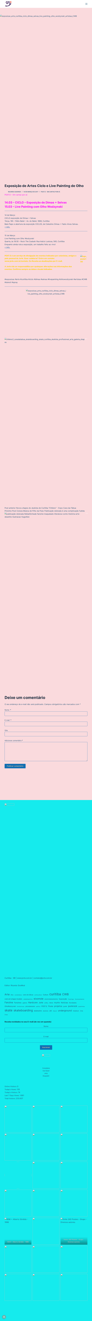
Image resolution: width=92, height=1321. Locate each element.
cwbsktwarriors (28, 999)
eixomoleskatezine (51, 999)
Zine (81, 1011)
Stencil (55, 1011)
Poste (50, 1006)
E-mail (8, 720)
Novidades (73, 1003)
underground (65, 1010)
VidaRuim (76, 1011)
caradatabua (18, 995)
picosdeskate (30, 1006)
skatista (45, 1011)
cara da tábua (28, 995)
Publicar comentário (15, 766)
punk (65, 1006)
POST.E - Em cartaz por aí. (50, 192)
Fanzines (17, 1003)
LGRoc (46, 1003)
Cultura (45, 995)
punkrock (72, 1006)
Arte (7, 994)
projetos (58, 1006)
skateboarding (23, 1010)
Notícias (64, 1002)
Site (6, 730)
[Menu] (86, 4)
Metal (51, 1003)
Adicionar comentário (14, 740)
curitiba (55, 994)
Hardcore (33, 1002)
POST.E (44, 1006)
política (38, 1006)
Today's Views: (11, 1089)
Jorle (41, 1002)
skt (50, 1011)
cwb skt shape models (13, 999)
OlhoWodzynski (10, 1006)
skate (8, 1010)
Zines (6, 1014)
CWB (65, 994)
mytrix (57, 1002)
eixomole (38, 998)
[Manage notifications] (4, 1317)
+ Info (7, 227)
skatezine (38, 1011)
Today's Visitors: (11, 1092)
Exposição (63, 999)
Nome (8, 710)
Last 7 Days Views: (12, 1095)
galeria (25, 1003)
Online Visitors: (11, 1086)
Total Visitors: (10, 1098)
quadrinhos (81, 1006)
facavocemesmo (79, 999)
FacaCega (71, 999)
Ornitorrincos (20, 1006)
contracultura (38, 995)
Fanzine (9, 1002)
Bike (12, 995)
